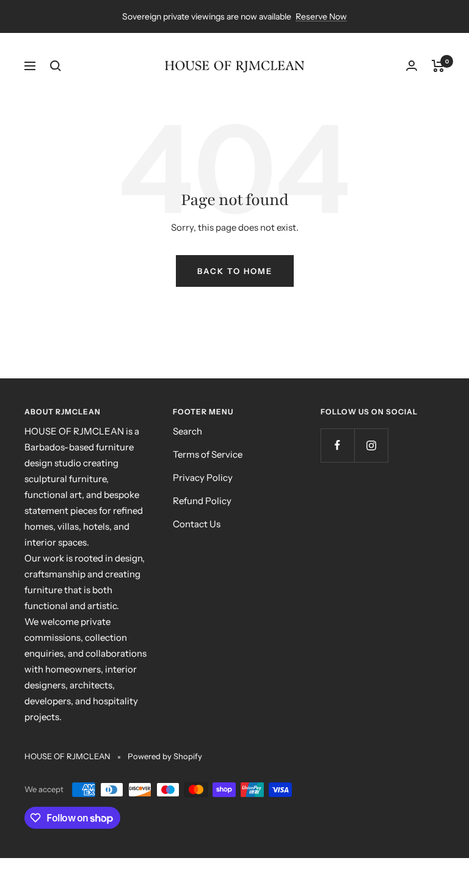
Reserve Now (321, 16)
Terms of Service (207, 454)
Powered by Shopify (165, 756)
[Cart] (438, 66)
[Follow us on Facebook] (337, 445)
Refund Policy (202, 501)
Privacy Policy (203, 477)
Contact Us (196, 524)
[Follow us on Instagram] (371, 445)
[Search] (55, 65)
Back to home (234, 271)
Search (187, 431)
